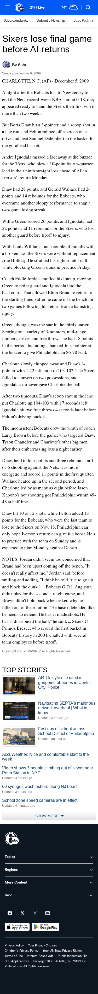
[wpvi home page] (12, 838)
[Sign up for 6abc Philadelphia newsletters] (47, 913)
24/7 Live (37, 7)
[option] (20, 21)
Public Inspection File (72, 955)
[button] (7, 7)
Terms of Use (14, 955)
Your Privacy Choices (42, 945)
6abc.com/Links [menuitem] (16, 20)
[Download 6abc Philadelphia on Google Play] (45, 927)
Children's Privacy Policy (21, 950)
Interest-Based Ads (40, 955)
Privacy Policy (14, 945)
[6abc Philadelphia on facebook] (10, 913)
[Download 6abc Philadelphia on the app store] (17, 927)
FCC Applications (17, 961)
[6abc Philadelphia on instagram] (35, 913)
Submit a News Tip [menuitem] (51, 20)
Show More (47, 816)
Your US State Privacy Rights (62, 950)
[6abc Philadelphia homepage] (20, 7)
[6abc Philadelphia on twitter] (22, 913)
